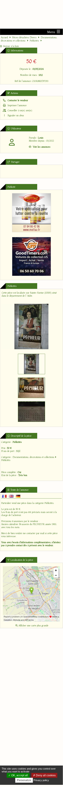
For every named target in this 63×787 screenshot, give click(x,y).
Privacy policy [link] (41, 780)
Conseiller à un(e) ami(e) (19, 110)
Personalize (24, 780)
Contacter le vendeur (17, 100)
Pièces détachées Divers (24, 37)
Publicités (34, 40)
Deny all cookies (45, 775)
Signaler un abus (15, 115)
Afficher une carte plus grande (33, 625)
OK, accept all (19, 775)
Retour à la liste (11, 46)
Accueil (4, 37)
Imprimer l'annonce (17, 105)
